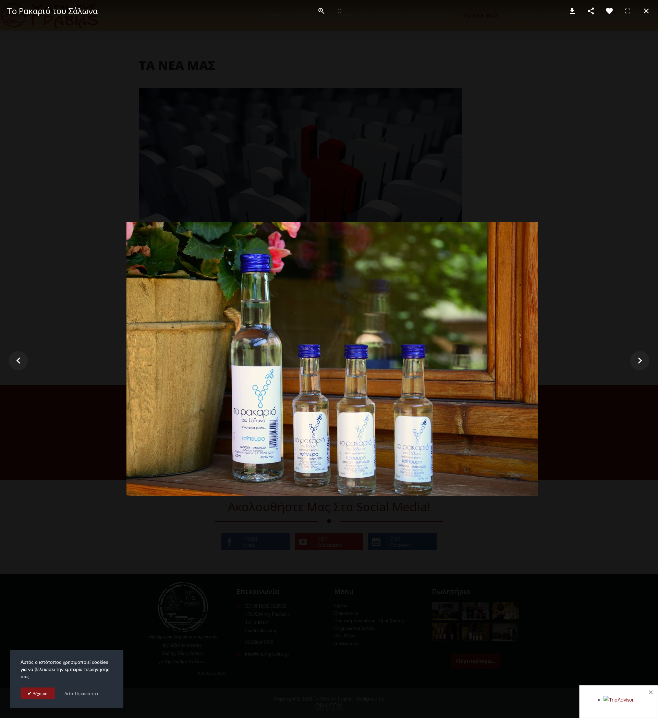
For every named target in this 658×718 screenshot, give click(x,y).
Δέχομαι (40, 693)
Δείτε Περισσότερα (81, 693)
